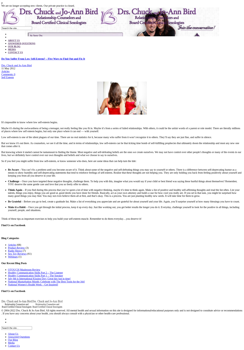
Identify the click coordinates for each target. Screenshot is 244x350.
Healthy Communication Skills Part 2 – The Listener (35, 272)
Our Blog (14, 46)
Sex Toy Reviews (17, 253)
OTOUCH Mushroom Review (24, 269)
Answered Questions (21, 43)
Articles (5, 71)
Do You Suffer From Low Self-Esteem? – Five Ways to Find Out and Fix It (43, 58)
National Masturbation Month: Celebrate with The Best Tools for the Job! (46, 281)
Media (12, 49)
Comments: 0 (8, 74)
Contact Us (15, 52)
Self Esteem (7, 77)
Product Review (16, 247)
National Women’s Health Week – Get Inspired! (33, 284)
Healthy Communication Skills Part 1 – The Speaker (35, 275)
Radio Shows (15, 250)
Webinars (13, 256)
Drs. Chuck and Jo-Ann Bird (16, 65)
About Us (14, 40)
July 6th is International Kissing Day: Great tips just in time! (39, 278)
